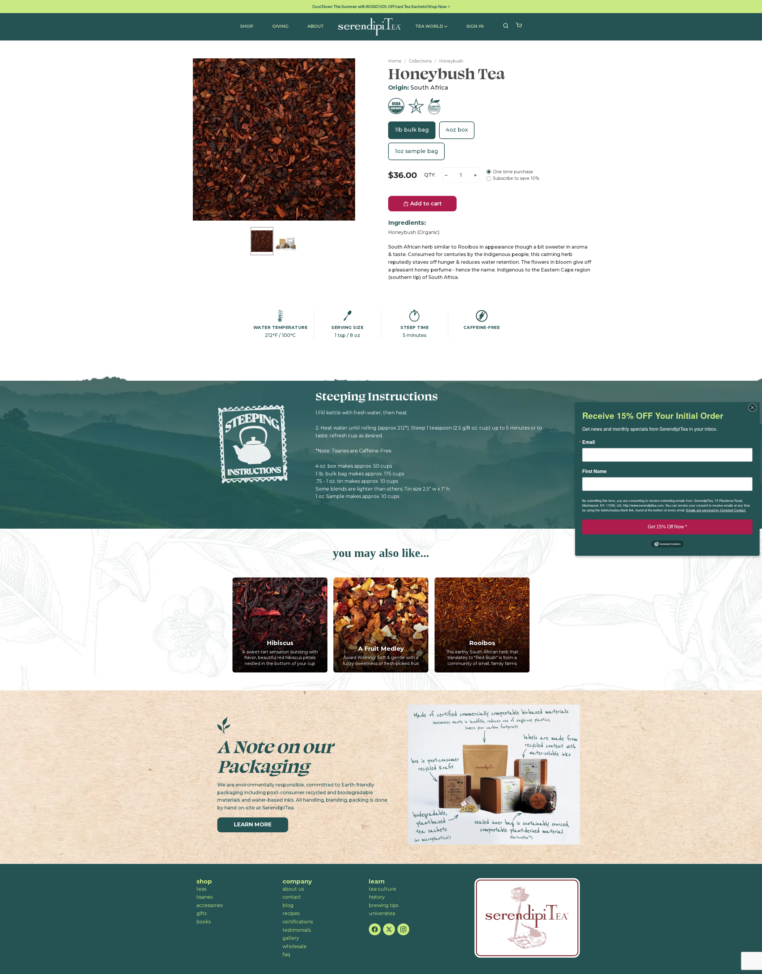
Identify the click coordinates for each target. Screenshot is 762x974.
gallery (290, 938)
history (377, 897)
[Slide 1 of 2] (262, 241)
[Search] (506, 26)
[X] (389, 929)
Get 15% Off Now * (667, 526)
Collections (420, 61)
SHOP (246, 26)
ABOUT (315, 26)
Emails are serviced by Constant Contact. (716, 510)
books (203, 922)
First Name (594, 471)
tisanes (204, 897)
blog (287, 905)
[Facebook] (375, 929)
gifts (201, 913)
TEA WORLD (429, 26)
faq (286, 954)
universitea (382, 913)
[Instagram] (403, 929)
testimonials (296, 930)
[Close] (754, 407)
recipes (290, 913)
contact (291, 897)
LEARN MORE (253, 824)
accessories (209, 905)
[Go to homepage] (527, 918)
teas (201, 889)
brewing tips (383, 905)
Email (588, 442)
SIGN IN (475, 26)
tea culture (382, 889)
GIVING (280, 26)
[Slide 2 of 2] (285, 241)
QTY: (429, 175)
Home (395, 61)
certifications (297, 922)
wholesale (294, 946)
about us (293, 889)
